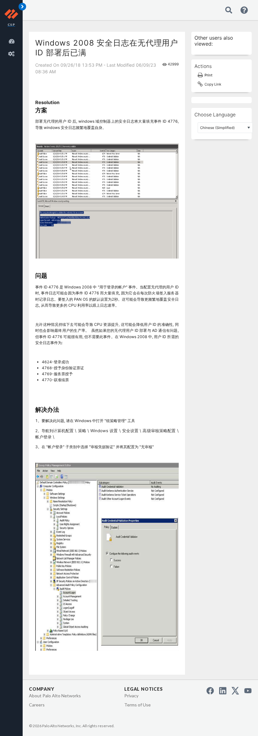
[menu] (12, 46)
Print (208, 75)
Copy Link (213, 84)
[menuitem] (12, 40)
